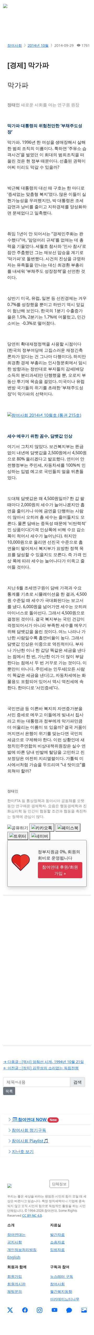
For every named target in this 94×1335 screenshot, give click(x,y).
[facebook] (25, 1310)
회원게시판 (16, 1283)
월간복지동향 (61, 1291)
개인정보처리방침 (22, 1249)
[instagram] (39, 1310)
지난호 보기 (23, 1151)
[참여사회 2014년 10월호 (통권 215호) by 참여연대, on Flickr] (44, 415)
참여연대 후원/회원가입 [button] (60, 870)
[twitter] (10, 1310)
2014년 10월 (38, 45)
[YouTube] (54, 1310)
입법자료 (57, 1249)
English (13, 1257)
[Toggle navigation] (83, 7)
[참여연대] (26, 1186)
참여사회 (14, 45)
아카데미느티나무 (64, 1299)
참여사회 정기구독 (29, 1130)
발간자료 (57, 1234)
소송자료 (57, 1242)
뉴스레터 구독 (61, 1276)
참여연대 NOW (37, 1119)
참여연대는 (16, 1234)
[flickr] (84, 1310)
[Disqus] (47, 967)
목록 (9, 1091)
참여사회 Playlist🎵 (30, 1141)
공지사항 (14, 1242)
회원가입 (14, 1276)
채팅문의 (14, 1291)
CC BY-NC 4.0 (32, 1215)
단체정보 (59, 1183)
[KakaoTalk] (69, 1310)
